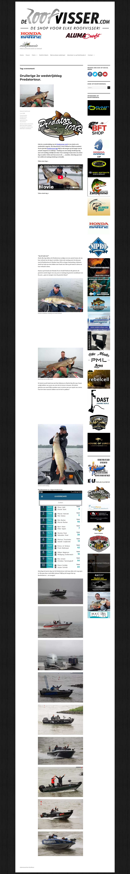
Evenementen (23, 115)
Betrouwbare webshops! (57, 55)
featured (22, 125)
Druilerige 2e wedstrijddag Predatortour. (41, 77)
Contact (90, 55)
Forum (28, 55)
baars (25, 123)
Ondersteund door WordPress (27, 867)
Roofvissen (22, 128)
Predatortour (23, 118)
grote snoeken (28, 125)
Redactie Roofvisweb (25, 111)
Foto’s (34, 55)
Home (22, 55)
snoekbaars (28, 128)
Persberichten (23, 117)
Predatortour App (52, 148)
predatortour (29, 127)
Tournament (23, 121)
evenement (30, 123)
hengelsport (23, 127)
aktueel (22, 123)
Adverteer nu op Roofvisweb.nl (76, 55)
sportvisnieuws (23, 120)
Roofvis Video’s (43, 55)
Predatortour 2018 (62, 144)
